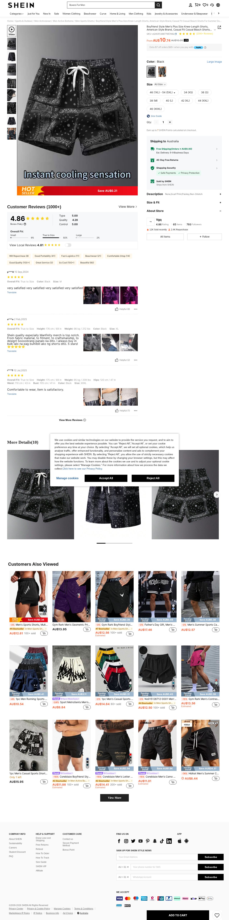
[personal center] (190, 5)
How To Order (42, 853)
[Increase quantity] (170, 122)
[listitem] (28, 605)
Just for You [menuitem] (34, 13)
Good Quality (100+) (19, 262)
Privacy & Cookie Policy (38, 908)
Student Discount (17, 852)
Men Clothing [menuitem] (136, 13)
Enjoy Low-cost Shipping (43, 839)
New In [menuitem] (47, 13)
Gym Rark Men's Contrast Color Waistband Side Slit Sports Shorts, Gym (201, 699)
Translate (11, 292)
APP (179, 834)
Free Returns (42, 845)
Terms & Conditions (83, 908)
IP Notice (37, 913)
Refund (39, 849)
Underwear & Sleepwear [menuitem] (194, 13)
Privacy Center (16, 908)
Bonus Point (68, 850)
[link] (197, 5)
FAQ (11, 856)
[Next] (217, 494)
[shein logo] (21, 5)
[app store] (179, 842)
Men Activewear (42, 21)
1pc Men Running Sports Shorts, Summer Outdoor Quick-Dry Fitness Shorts (29, 699)
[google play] (186, 842)
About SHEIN (15, 839)
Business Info (52, 913)
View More (114, 797)
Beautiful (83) (87, 262)
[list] (145, 841)
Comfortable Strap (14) (118, 256)
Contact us (68, 839)
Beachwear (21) (93, 256)
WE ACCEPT (122, 892)
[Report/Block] (135, 309)
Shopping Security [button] (166, 168)
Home (10, 21)
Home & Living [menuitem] (117, 13)
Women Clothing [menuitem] (71, 13)
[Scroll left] (214, 13)
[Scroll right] (218, 13)
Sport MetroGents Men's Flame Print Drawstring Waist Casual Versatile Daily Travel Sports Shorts (72, 702)
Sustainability (15, 843)
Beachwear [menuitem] (90, 13)
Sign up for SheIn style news (134, 850)
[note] (28, 620)
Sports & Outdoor (23, 21)
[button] (212, 5)
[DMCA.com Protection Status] (127, 905)
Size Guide (41, 862)
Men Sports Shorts (84, 21)
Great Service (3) (44, 262)
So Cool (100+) (66, 262)
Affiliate (39, 870)
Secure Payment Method (71, 844)
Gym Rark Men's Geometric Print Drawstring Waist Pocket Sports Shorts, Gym (71, 624)
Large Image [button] (214, 61)
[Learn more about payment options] (205, 47)
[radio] (151, 72)
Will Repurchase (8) (19, 256)
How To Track (42, 857)
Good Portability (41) (45, 256)
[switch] (68, 245)
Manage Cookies (62, 908)
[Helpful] (116, 309)
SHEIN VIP (41, 866)
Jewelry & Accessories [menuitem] (166, 13)
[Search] (158, 5)
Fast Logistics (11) (70, 256)
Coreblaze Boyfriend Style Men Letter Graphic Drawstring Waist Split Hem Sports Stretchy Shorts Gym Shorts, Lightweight (72, 776)
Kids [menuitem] (149, 13)
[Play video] (77, 105)
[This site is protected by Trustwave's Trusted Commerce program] (119, 905)
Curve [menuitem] (103, 13)
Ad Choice (68, 913)
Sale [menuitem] (56, 13)
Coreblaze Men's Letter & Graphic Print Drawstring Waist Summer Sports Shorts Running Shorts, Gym (115, 776)
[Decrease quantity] (156, 122)
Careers (13, 847)
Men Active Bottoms (63, 21)
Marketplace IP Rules (19, 913)
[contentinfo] (170, 898)
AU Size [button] (159, 84)
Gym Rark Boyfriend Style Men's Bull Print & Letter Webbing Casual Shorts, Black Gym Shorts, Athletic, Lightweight (115, 624)
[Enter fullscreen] (134, 183)
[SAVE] (217, 915)
